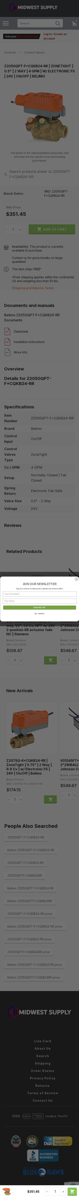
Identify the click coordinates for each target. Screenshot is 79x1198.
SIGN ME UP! (39, 607)
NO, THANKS (39, 613)
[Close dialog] (76, 579)
